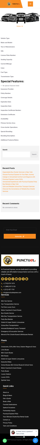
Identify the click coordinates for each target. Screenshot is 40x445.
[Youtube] (16, 278)
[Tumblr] (23, 278)
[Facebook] (2, 278)
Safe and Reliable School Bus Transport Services (19, 186)
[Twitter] (6, 278)
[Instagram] (12, 278)
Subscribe (18, 236)
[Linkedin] (9, 278)
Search (5, 150)
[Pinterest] (19, 278)
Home (19, 26)
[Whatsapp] (5, 441)
